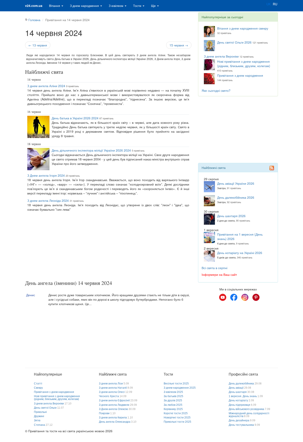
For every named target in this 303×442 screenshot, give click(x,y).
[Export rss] (271, 168)
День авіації (236, 387)
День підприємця (239, 404)
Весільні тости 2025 (176, 383)
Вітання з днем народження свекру (242, 28)
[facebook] (234, 297)
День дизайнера (239, 420)
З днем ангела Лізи (111, 383)
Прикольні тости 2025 (177, 421)
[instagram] (245, 297)
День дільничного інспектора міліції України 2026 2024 (91, 150)
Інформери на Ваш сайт (219, 274)
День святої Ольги (45, 407)
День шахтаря (238, 392)
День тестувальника (241, 424)
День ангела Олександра (114, 421)
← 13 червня (37, 45)
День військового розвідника (246, 409)
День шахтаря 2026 (231, 216)
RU (275, 4)
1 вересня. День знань (243, 396)
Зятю (37, 420)
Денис (30, 295)
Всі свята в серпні (214, 268)
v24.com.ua (33, 5)
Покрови (104, 413)
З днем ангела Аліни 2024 (46, 86)
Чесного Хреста (109, 396)
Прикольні (40, 412)
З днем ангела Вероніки (221, 56)
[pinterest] (256, 297)
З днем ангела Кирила (113, 417)
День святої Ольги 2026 (234, 42)
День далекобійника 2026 (235, 197)
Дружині (39, 416)
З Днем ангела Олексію (113, 409)
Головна (34, 20)
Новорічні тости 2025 (177, 417)
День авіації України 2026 (235, 183)
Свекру (38, 387)
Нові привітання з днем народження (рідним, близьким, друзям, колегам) (243, 63)
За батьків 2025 (173, 396)
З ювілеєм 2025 (173, 392)
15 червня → (178, 45)
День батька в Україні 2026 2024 (75, 118)
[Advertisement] (108, 247)
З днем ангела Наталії (113, 387)
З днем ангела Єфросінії (114, 400)
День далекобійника (241, 383)
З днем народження (85, 5)
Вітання (55, 5)
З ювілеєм (116, 5)
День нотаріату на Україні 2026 (239, 252)
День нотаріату (238, 400)
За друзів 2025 (173, 400)
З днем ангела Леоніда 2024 (48, 200)
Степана (39, 424)
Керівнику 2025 (173, 409)
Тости (137, 5)
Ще (154, 5)
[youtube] (222, 297)
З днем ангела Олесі (112, 392)
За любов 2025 (173, 404)
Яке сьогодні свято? (216, 90)
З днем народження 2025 (180, 387)
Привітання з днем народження (240, 75)
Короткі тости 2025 (176, 413)
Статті (38, 383)
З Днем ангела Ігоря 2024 (46, 175)
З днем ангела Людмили (114, 404)
